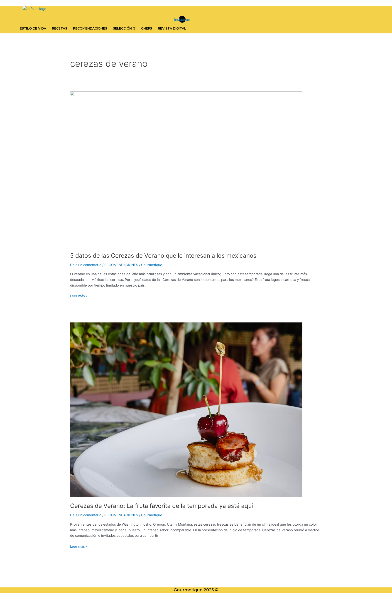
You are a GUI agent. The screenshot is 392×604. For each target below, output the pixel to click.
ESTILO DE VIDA (33, 28)
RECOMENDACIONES (90, 28)
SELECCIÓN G (124, 28)
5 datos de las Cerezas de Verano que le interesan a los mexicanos (164, 255)
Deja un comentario (85, 265)
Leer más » (79, 295)
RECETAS (59, 28)
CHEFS (146, 28)
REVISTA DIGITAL (172, 28)
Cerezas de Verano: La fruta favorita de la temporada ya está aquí (161, 505)
